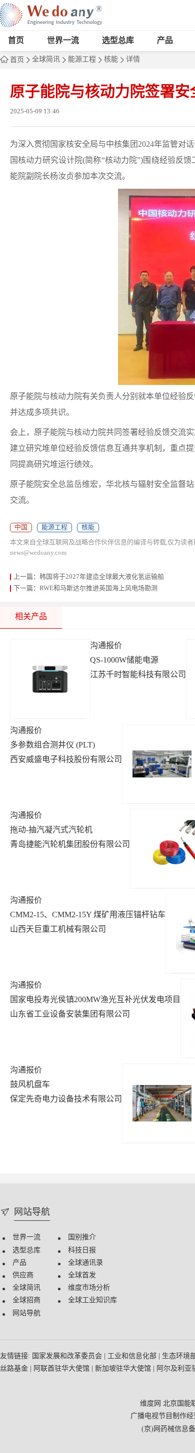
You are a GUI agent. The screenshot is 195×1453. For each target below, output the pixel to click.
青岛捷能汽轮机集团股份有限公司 (70, 844)
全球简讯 (46, 59)
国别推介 (82, 1237)
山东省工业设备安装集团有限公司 (70, 1014)
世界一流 (63, 40)
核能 (111, 59)
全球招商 (26, 1300)
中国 (21, 527)
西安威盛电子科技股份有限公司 (66, 759)
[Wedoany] (51, 15)
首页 (16, 40)
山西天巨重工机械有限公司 (58, 929)
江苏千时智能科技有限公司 (138, 675)
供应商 (23, 1275)
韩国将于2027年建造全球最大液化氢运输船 (102, 576)
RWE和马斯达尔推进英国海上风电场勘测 (99, 588)
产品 (165, 40)
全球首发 (82, 1275)
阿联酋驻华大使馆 (63, 1369)
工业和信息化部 (133, 1356)
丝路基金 (15, 1369)
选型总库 (118, 40)
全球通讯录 (85, 1263)
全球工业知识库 (92, 1300)
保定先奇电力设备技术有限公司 (66, 1099)
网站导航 (26, 1313)
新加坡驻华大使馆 (124, 1369)
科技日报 (82, 1250)
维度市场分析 (89, 1288)
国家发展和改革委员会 (68, 1356)
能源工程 (82, 59)
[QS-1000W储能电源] (50, 679)
